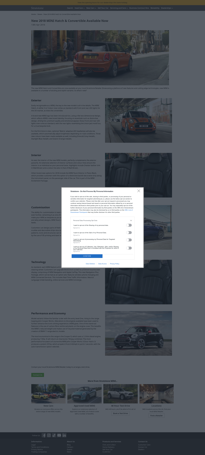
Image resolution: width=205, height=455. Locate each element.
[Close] (139, 191)
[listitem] (102, 220)
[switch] (129, 225)
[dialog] (102, 227)
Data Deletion (90, 264)
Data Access (102, 264)
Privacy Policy (114, 264)
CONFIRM (87, 256)
